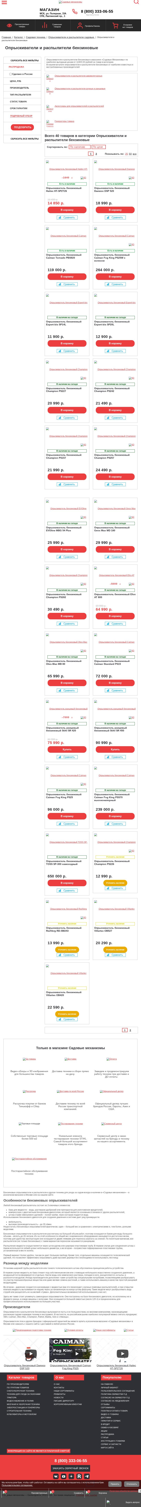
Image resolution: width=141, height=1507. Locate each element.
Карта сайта (107, 1448)
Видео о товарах (110, 1414)
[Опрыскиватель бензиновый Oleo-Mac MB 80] (67, 642)
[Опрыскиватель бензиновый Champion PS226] (115, 842)
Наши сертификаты (64, 1391)
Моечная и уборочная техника (23, 1404)
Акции (104, 1431)
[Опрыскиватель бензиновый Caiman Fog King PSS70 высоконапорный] (115, 775)
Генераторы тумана (64, 121)
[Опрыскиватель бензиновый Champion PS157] (67, 436)
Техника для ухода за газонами (23, 1394)
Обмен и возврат (110, 1427)
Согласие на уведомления (115, 1401)
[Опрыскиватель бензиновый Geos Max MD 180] (115, 509)
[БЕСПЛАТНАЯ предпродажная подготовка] (97, 163)
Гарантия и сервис (111, 1421)
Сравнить (69, 217)
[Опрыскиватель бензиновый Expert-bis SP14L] (67, 303)
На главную (107, 1384)
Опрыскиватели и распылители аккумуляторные (78, 76)
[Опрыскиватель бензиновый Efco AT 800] (115, 575)
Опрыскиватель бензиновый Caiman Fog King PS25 (70, 1367)
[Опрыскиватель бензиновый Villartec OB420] (67, 973)
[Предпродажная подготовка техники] (32, 1330)
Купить (67, 749)
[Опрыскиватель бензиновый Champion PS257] (115, 436)
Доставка (106, 1418)
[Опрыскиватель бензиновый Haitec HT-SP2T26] (67, 169)
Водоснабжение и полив (20, 1401)
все (135, 153)
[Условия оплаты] (74, 1330)
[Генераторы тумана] (49, 126)
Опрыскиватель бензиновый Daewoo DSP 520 (24, 1367)
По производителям (18, 1384)
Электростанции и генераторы (23, 1408)
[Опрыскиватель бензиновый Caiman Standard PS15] (115, 642)
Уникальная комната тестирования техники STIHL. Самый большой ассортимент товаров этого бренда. (70, 1140)
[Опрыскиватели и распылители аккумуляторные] (49, 86)
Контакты (59, 1388)
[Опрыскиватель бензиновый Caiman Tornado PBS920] (67, 236)
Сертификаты (108, 1408)
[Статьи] (129, 1330)
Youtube (63, 1476)
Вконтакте (56, 1476)
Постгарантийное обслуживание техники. (29, 1172)
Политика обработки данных (124, 1491)
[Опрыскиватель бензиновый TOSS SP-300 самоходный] (67, 842)
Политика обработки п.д (114, 1394)
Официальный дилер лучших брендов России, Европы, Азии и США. (111, 1106)
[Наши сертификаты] (104, 1330)
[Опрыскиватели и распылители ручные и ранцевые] (49, 104)
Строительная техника (19, 1411)
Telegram (87, 1476)
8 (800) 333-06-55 (97, 11)
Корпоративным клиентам (68, 1404)
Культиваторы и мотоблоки (21, 1414)
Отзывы (105, 1404)
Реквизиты (59, 1394)
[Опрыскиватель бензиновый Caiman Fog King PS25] (67, 775)
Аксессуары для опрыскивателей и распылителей (79, 106)
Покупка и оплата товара (114, 1411)
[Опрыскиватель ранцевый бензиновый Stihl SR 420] (67, 709)
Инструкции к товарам (113, 1441)
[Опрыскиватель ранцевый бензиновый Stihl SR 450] (115, 709)
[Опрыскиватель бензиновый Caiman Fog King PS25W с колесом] (115, 236)
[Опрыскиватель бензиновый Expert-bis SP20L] (115, 303)
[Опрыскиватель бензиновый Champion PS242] (115, 369)
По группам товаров (18, 1388)
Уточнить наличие (115, 883)
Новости (58, 1398)
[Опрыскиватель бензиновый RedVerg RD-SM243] (67, 909)
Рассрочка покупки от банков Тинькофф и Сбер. (29, 1105)
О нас (57, 1384)
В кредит (105, 1424)
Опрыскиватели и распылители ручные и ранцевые (80, 88)
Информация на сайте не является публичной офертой (38, 1451)
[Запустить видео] (31, 1354)
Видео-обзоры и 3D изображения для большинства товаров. (29, 1072)
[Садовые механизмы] (70, 1)
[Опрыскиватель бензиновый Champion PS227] (67, 369)
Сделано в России (22, 74)
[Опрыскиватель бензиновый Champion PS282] (67, 575)
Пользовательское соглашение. (17, 1485)
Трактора (11, 1398)
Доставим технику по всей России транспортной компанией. (70, 1106)
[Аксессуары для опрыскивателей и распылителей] (49, 119)
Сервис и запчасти (111, 1444)
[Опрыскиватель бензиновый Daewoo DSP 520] (115, 169)
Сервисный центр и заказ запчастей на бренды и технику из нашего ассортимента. (111, 1139)
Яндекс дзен (71, 1476)
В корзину (67, 209)
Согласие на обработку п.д (115, 1398)
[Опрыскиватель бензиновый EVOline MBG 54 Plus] (67, 509)
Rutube (79, 1476)
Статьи (104, 1437)
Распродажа (16, 67)
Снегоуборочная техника (20, 1391)
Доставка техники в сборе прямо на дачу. (70, 1072)
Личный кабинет (109, 1388)
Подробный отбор (21, 116)
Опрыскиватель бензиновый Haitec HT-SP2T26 (116, 1367)
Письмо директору (64, 1401)
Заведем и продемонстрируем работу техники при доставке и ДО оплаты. (111, 1074)
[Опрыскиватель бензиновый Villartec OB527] (115, 909)
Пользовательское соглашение (118, 1391)
